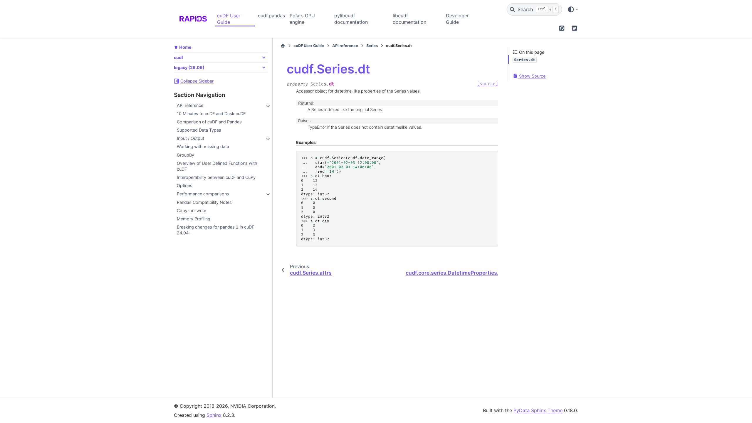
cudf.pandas (271, 16)
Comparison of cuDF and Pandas (209, 121)
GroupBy (185, 154)
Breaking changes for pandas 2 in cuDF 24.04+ (215, 229)
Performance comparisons (203, 193)
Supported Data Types (199, 129)
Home (185, 47)
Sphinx (214, 415)
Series (372, 45)
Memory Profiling (193, 218)
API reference (190, 105)
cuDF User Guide (228, 19)
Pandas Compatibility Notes (204, 202)
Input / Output (190, 138)
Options (184, 185)
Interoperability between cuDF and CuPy (216, 177)
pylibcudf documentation (351, 19)
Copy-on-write (191, 210)
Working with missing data (203, 146)
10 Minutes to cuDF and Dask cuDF (211, 113)
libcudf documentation (409, 19)
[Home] (283, 45)
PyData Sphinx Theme (538, 410)
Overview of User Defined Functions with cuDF (217, 166)
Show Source (531, 75)
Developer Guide (457, 19)
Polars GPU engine (302, 19)
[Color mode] (572, 9)
